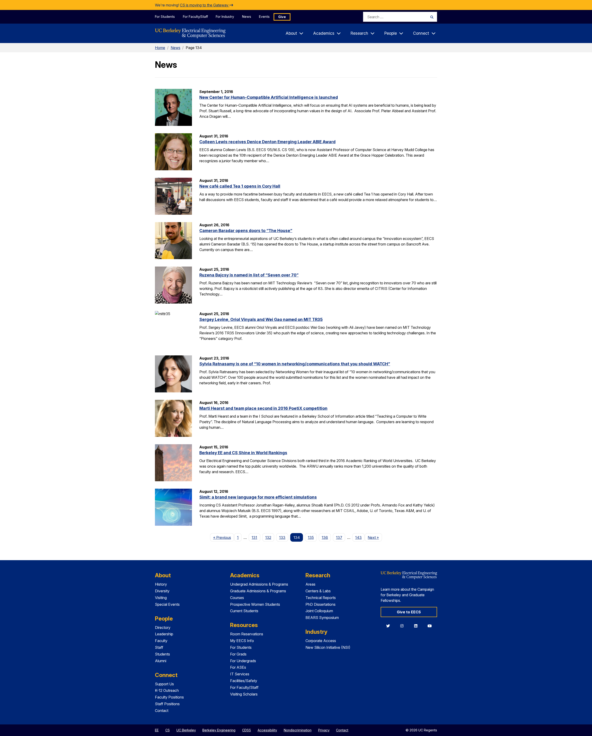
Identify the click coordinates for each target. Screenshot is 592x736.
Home (160, 47)
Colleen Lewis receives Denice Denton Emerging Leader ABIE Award (267, 141)
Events (264, 17)
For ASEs (238, 667)
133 (282, 537)
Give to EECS (409, 612)
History (161, 584)
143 (358, 537)
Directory (162, 627)
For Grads (238, 654)
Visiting (161, 597)
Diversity (162, 591)
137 (339, 537)
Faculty (161, 640)
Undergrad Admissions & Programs (259, 584)
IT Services (239, 674)
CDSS (246, 730)
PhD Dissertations (320, 604)
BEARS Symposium (322, 617)
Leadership (164, 634)
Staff (159, 647)
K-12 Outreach (167, 690)
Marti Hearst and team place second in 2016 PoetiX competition (263, 408)
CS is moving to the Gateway (204, 5)
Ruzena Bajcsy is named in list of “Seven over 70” (249, 275)
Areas (310, 584)
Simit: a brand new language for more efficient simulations (258, 497)
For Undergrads (243, 660)
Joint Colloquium (319, 611)
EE (157, 730)
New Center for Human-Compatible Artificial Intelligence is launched (268, 97)
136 (325, 537)
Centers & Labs (318, 591)
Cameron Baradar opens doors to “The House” (245, 230)
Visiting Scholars (244, 694)
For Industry (225, 17)
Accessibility (267, 730)
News (246, 17)
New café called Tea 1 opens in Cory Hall (239, 186)
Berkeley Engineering (218, 730)
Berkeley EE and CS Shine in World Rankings (243, 452)
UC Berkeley (186, 730)
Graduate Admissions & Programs (258, 591)
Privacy (324, 730)
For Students (165, 17)
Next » (375, 537)
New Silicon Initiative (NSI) (327, 647)
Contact (161, 710)
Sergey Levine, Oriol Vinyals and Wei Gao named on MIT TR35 (261, 319)
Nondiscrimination (297, 730)
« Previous (223, 537)
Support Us (164, 684)
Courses (237, 597)
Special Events (167, 604)
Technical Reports (320, 597)
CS (167, 730)
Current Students (244, 611)
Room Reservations (246, 634)
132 (268, 537)
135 (311, 537)
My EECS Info (242, 640)
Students (162, 654)
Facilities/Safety (243, 680)
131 (254, 537)
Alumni (160, 660)
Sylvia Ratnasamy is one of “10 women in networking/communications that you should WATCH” (294, 363)
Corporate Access (320, 640)
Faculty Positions (169, 697)
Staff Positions (167, 704)
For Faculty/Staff (195, 17)
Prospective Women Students (255, 604)
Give (282, 17)
